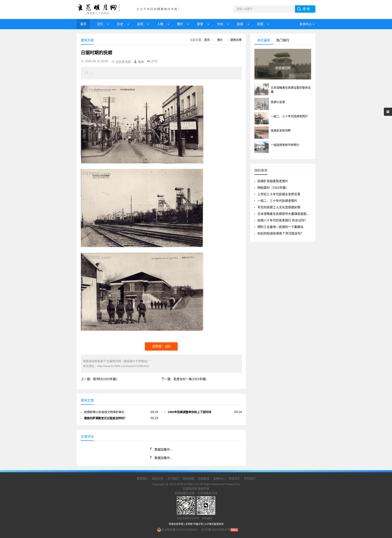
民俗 (240, 24)
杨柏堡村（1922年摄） (272, 187)
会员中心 (306, 24)
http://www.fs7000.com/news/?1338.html (123, 366)
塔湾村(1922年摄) (105, 379)
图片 (180, 24)
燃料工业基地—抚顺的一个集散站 (280, 227)
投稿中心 (219, 478)
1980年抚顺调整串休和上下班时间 (189, 412)
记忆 (100, 24)
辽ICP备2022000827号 (215, 529)
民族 (260, 24)
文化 (220, 24)
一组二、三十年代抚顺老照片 (277, 200)
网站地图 (188, 478)
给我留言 (203, 478)
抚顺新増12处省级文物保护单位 (104, 412)
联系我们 (142, 478)
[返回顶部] (383, 480)
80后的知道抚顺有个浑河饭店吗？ (280, 233)
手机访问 (249, 478)
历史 (120, 24)
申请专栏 (234, 478)
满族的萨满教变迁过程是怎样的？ (105, 418)
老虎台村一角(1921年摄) (189, 379)
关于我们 (173, 478)
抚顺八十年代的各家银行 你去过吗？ (282, 220)
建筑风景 (236, 39)
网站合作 (158, 478)
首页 (83, 24)
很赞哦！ (158, 346)
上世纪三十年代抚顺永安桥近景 (278, 194)
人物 (160, 24)
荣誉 (200, 24)
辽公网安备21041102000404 (179, 529)
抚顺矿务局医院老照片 (272, 181)
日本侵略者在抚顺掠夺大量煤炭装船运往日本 (288, 213)
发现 (140, 24)
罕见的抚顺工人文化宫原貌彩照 (278, 207)
